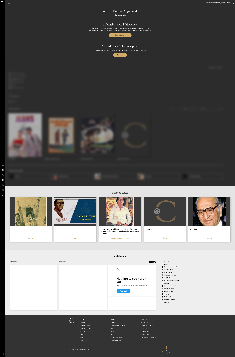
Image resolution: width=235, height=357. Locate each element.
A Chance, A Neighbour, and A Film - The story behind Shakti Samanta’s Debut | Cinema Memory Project (120, 231)
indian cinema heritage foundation (218, 3)
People (112, 328)
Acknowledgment (86, 325)
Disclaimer (84, 340)
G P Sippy (194, 229)
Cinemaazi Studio (116, 340)
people (8, 3)
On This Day (144, 328)
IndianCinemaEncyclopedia (171, 280)
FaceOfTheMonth (168, 269)
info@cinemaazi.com (84, 349)
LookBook (166, 302)
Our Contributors (146, 331)
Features (113, 319)
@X (109, 261)
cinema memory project (120, 238)
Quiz (82, 337)
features (30, 238)
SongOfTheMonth (168, 288)
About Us (83, 319)
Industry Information (116, 337)
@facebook (62, 261)
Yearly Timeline (145, 319)
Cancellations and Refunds (148, 337)
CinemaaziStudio (168, 291)
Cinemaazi (166, 264)
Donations (83, 322)
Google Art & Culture (147, 325)
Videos (113, 322)
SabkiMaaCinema (168, 277)
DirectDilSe (166, 283)
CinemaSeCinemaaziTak (170, 267)
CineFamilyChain (168, 296)
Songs (112, 334)
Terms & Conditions (86, 328)
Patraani (149, 229)
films (165, 238)
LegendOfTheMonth (169, 299)
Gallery (83, 331)
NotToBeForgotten (168, 272)
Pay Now (120, 55)
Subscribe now (120, 35)
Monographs (144, 322)
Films (112, 331)
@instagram (13, 261)
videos (75, 238)
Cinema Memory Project (118, 325)
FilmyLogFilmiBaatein (169, 294)
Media (82, 334)
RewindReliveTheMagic (170, 275)
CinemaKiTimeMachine (170, 286)
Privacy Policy (145, 334)
